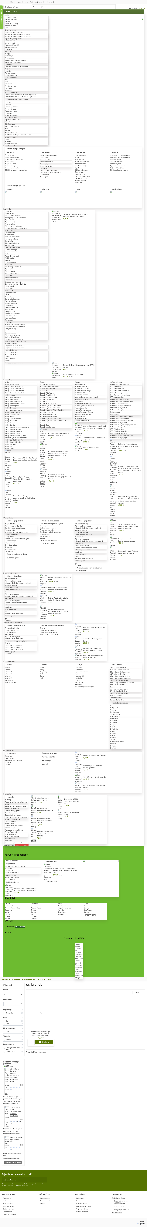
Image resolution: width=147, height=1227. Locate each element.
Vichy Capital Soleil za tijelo (15, 393)
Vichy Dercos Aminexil (13, 397)
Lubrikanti (78, 552)
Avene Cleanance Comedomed (86, 397)
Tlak (6, 82)
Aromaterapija (11, 753)
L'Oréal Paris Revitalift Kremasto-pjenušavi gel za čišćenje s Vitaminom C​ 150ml (15, 1075)
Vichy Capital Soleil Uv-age (15, 389)
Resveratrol (79, 684)
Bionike (7, 918)
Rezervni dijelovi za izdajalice (15, 843)
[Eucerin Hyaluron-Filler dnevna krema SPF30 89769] (57, 367)
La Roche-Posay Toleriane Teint (121, 435)
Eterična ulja (9, 758)
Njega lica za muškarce (13, 168)
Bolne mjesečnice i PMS (83, 535)
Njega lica (10, 152)
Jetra (7, 139)
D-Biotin (113, 727)
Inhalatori (8, 804)
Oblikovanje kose (81, 170)
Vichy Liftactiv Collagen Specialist (17, 427)
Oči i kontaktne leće (12, 126)
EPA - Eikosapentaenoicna (119, 670)
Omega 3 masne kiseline (119, 667)
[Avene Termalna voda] (78, 448)
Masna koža (9, 235)
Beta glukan (79, 682)
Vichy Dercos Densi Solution (15, 404)
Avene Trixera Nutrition (83, 414)
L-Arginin (113, 725)
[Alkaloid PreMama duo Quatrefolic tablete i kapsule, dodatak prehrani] (43, 612)
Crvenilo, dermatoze (12, 237)
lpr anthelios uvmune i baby (120, 395)
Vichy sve (8, 446)
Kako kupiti (79, 959)
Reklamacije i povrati (83, 1206)
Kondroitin (78, 678)
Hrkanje (8, 71)
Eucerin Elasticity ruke (48, 414)
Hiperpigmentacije (11, 239)
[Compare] (53, 1000)
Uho (6, 28)
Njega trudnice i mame (83, 526)
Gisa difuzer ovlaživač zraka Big (94, 777)
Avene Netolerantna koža (84, 404)
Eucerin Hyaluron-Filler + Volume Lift (53, 421)
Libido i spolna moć (12, 630)
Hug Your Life (62, 906)
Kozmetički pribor (11, 350)
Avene (77, 382)
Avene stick (79, 401)
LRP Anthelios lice (116, 386)
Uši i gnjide (9, 551)
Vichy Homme (10, 416)
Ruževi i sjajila (10, 254)
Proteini (113, 744)
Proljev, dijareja (10, 109)
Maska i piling (10, 166)
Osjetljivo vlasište (81, 166)
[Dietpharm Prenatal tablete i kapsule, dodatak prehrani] (43, 589)
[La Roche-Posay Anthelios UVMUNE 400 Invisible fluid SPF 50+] (113, 447)
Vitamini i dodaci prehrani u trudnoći (88, 528)
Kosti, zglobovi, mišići (12, 92)
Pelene (42, 538)
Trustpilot (142, 1221)
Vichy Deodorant (11, 421)
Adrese (42, 1203)
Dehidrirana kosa (81, 178)
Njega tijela (46, 152)
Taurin (112, 739)
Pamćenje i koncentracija (14, 32)
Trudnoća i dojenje (82, 524)
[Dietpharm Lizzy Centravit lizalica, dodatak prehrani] (113, 541)
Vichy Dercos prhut (12, 406)
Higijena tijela (45, 175)
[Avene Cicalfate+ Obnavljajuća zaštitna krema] (78, 440)
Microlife (61, 910)
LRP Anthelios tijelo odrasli (119, 391)
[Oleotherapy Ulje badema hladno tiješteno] (78, 768)
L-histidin (113, 748)
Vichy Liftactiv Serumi (12, 433)
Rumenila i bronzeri (12, 256)
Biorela (33, 910)
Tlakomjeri (8, 800)
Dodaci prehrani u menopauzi (15, 60)
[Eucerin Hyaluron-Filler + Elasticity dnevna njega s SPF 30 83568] (43, 477)
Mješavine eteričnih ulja (13, 760)
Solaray (34, 916)
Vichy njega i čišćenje (13, 442)
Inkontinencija (10, 828)
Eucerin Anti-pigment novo (49, 386)
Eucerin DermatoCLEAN (48, 397)
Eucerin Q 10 (44, 401)
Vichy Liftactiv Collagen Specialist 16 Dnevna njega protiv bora (22, 479)
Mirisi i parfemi (10, 258)
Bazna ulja (8, 756)
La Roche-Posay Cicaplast (119, 399)
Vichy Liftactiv (10, 425)
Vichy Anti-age (10, 444)
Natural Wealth (36, 908)
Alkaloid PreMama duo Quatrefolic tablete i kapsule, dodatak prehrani (58, 611)
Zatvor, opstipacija (11, 107)
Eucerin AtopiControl (47, 395)
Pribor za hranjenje (47, 530)
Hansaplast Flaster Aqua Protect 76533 (16, 1139)
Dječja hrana (9, 536)
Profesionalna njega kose (14, 363)
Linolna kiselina (115, 687)
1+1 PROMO (9, 869)
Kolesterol (8, 84)
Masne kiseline (117, 665)
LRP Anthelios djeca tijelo (119, 393)
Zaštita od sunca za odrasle (120, 157)
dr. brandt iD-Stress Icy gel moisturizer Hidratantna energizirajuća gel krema (40, 1033)
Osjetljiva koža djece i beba (15, 528)
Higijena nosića (10, 541)
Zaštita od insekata (11, 343)
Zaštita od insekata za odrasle (15, 348)
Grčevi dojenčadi (11, 545)
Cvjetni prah (114, 712)
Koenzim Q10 (79, 676)
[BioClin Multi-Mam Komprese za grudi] (43, 579)
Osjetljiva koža (117, 189)
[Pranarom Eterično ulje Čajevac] (78, 756)
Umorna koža (10, 232)
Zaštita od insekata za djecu (15, 346)
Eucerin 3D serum (46, 412)
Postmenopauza (11, 75)
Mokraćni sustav (11, 143)
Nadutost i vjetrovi (11, 111)
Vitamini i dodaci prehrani (84, 558)
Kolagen (78, 680)
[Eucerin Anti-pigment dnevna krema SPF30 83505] (43, 435)
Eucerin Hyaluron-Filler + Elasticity (52, 410)
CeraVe (7, 914)
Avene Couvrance (81, 399)
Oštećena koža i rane (12, 243)
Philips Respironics (11, 832)
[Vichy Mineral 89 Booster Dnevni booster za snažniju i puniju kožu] (8, 460)
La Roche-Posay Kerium (118, 408)
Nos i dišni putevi (11, 26)
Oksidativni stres (11, 47)
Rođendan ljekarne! (36, 2)
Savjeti (26, 2)
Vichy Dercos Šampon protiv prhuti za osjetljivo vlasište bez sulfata (24, 498)
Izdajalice (8, 841)
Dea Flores (88, 910)
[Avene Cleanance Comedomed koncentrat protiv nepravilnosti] (78, 428)
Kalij (41, 678)
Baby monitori (45, 536)
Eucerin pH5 (44, 423)
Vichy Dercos (10, 395)
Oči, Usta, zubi (10, 124)
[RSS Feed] (8, 1066)
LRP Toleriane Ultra (117, 429)
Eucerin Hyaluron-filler (48, 403)
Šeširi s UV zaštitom (117, 168)
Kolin (76, 674)
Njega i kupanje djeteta (13, 526)
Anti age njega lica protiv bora (15, 159)
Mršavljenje (9, 69)
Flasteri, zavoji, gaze (12, 811)
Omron (60, 904)
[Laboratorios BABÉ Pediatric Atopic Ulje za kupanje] (113, 553)
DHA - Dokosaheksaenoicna (120, 672)
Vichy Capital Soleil (12, 384)
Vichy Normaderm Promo (14, 410)
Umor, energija (10, 43)
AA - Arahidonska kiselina (119, 689)
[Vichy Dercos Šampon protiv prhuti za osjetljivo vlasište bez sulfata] (8, 499)
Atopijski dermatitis (11, 534)
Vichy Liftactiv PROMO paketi (15, 436)
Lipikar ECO (114, 414)
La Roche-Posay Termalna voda (121, 401)
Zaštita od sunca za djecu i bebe (16, 532)
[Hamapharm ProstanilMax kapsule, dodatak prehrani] (78, 650)
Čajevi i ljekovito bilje (49, 753)
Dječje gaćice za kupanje (119, 170)
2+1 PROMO (9, 871)
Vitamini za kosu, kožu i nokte (17, 100)
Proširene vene (10, 86)
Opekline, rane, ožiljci (13, 120)
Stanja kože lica (10, 230)
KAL (32, 914)
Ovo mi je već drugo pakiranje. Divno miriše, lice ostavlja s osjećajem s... (13, 1099)
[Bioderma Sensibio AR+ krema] (57, 375)
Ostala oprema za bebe (48, 540)
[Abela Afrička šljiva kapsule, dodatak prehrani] (78, 657)
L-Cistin (112, 731)
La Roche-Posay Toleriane (119, 427)
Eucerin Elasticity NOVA (48, 416)
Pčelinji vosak (115, 714)
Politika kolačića (82, 1212)
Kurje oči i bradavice (12, 819)
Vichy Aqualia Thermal (13, 419)
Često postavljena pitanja (79, 976)
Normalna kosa (80, 164)
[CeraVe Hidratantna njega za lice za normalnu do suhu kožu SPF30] (57, 216)
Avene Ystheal (80, 416)
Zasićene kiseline (116, 698)
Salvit (86, 906)
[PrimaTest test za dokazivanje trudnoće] (33, 810)
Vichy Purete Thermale (13, 412)
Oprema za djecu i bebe (50, 521)
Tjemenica (8, 547)
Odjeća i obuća (10, 821)
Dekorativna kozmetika (13, 247)
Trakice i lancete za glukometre (16, 67)
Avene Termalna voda (83, 410)
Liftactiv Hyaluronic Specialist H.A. (17, 438)
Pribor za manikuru (46, 166)
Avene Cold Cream (82, 388)
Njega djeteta (10, 524)
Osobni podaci (45, 1198)
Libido (77, 563)
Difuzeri (8, 765)
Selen (42, 676)
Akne (78, 189)
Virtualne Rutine (50, 861)
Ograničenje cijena (50, 881)
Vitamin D (8, 674)
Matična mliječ (115, 708)
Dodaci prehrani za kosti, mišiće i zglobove (20, 94)
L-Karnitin (113, 723)
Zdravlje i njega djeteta (15, 521)
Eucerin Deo (44, 425)
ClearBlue (61, 914)
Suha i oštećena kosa (82, 161)
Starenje (9, 189)
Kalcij (42, 670)
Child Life (87, 908)
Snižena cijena (8, 1201)
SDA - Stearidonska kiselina (120, 676)
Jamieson (34, 918)
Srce (7, 80)
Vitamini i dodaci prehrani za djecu (17, 539)
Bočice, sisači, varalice (48, 528)
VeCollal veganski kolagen (84, 686)
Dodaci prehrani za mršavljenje (86, 548)
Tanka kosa (79, 183)
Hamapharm (35, 906)
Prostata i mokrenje (12, 628)
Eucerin (42, 382)
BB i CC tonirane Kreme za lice (16, 170)
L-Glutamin (114, 721)
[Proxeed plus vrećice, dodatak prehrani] (78, 629)
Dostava (78, 948)
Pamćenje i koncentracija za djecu (17, 34)
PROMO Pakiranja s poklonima (15, 866)
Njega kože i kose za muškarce (16, 641)
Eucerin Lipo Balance (47, 427)
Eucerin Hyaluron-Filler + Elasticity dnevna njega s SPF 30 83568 (59, 477)
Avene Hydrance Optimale (84, 406)
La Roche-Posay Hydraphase (120, 405)
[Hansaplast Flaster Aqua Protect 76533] (6, 1142)
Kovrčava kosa (80, 180)
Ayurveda (45, 764)
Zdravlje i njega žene (84, 521)
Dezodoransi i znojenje (48, 170)
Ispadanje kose (80, 155)
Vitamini (9, 665)
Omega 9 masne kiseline (119, 693)
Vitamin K (8, 678)
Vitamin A (8, 667)
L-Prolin (113, 746)
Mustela (86, 904)
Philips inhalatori (10, 834)
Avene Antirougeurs (82, 386)
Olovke (7, 260)
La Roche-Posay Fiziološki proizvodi (123, 425)
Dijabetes (8, 64)
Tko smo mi (7, 1198)
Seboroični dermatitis (82, 176)
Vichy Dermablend (11, 423)
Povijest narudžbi (46, 1201)
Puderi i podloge (11, 250)
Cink (41, 674)
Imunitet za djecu (11, 19)
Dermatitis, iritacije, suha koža (50, 172)
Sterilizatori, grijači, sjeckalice (50, 532)
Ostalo (7, 361)
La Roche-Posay (116, 382)
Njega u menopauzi (82, 539)
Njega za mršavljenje (82, 545)
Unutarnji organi (10, 137)
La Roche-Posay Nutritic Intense (121, 416)
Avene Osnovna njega (83, 391)
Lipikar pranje (115, 412)
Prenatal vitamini (81, 530)
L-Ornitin (113, 737)
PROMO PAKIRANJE (12, 873)
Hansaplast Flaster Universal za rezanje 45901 (44, 820)
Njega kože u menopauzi (14, 62)
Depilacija (43, 168)
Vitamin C (8, 672)
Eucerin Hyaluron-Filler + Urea (51, 419)
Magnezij (43, 672)
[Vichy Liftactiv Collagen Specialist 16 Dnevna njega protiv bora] (8, 480)
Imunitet (8, 21)
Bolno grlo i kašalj (11, 24)
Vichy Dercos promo (12, 399)
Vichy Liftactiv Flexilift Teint (14, 440)
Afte (6, 128)
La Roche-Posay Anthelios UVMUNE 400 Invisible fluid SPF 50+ (129, 446)
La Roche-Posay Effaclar (119, 403)
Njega (77, 556)
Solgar (33, 912)
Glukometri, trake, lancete (14, 826)
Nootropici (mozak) (12, 45)
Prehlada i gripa (10, 17)
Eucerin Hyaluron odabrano (50, 408)
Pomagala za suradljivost (14, 830)
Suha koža (9, 241)
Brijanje (7, 643)
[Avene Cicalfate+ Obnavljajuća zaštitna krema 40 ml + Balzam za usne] (48, 871)
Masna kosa (79, 159)
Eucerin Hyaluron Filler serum (50, 406)
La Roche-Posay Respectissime (121, 420)
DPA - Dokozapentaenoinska (120, 678)
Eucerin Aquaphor (46, 391)
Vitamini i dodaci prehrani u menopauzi (89, 541)
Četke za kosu (10, 358)
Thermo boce (10, 838)
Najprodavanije (8, 1206)
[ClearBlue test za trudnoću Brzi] (33, 800)
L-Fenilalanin (114, 718)
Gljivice (7, 122)
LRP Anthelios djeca (117, 397)
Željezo (43, 667)
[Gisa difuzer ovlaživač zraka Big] (78, 778)
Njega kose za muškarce (14, 649)
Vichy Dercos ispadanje (13, 401)
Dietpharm (34, 904)
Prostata (8, 141)
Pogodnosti (10, 864)
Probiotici (8, 113)
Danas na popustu (11, 861)
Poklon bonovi (10, 879)
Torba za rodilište (48, 543)
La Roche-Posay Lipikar (118, 410)
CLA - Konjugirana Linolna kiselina (122, 683)
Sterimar (87, 912)
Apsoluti (8, 762)
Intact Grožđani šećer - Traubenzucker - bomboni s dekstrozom (16, 1111)
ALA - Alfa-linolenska (117, 674)
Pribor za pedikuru (46, 162)
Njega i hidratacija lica (12, 157)
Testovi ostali (9, 824)
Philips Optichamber (12, 836)
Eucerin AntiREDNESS (47, 389)
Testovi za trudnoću (12, 809)
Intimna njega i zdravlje (83, 550)
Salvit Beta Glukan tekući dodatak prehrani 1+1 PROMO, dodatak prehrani (128, 526)
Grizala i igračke (46, 534)
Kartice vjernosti (10, 875)
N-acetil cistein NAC (117, 742)
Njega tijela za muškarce (13, 647)
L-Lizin (112, 735)
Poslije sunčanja (115, 159)
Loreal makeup (10, 262)
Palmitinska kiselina (117, 700)
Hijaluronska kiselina (82, 672)
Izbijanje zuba (10, 543)
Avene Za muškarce (82, 408)
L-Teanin (113, 733)
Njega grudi (44, 177)
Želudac (8, 105)
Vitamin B (8, 670)
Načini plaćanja (81, 1203)
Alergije (8, 54)
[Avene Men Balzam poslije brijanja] (78, 641)
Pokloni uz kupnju (12, 882)
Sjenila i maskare (11, 252)
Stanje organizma (11, 30)
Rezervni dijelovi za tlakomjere (16, 802)
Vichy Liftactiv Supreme (13, 431)
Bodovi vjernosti (8, 1209)
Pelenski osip (10, 530)
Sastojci (79, 665)
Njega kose (81, 152)
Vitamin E (8, 676)
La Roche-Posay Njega (118, 437)
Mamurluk (8, 49)
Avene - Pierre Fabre (12, 908)
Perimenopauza (10, 73)
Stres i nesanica (10, 41)
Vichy (7, 382)
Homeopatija (46, 760)
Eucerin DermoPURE (47, 399)
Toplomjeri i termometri (48, 526)
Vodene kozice (10, 549)
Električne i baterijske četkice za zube (18, 135)
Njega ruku (44, 164)
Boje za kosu (79, 172)
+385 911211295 (119, 1206)
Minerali (44, 665)
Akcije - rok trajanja (12, 877)
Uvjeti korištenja (82, 1209)
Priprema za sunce (116, 161)
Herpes (7, 130)
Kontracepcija (80, 561)
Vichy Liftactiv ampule (13, 429)
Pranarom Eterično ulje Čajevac (94, 755)
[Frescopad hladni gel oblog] (60, 814)
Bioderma (8, 910)
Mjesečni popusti (16, 2)
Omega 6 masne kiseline (119, 680)
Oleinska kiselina (116, 695)
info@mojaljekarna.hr (121, 1210)
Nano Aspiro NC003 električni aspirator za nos (71, 801)
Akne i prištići (10, 245)
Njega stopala (45, 159)
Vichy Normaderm (11, 408)
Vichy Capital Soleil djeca (14, 386)
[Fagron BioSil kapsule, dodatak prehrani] (78, 787)
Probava (8, 102)
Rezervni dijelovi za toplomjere (16, 817)
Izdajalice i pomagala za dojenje (51, 524)
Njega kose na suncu (117, 166)
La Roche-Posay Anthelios (119, 384)
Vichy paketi (9, 448)
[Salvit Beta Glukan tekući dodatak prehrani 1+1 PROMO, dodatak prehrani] (113, 527)
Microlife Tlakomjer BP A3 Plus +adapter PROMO (45, 834)
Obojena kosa (80, 174)
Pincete (8, 356)
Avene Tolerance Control (84, 412)
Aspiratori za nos (11, 813)
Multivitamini (9, 680)
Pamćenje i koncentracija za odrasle (18, 36)
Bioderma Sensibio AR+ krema (73, 374)
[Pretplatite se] (45, 1179)
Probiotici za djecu (11, 115)
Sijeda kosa (79, 168)
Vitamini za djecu (11, 682)
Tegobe (8, 51)
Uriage (7, 916)
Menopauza (9, 58)
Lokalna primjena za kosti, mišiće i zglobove (20, 97)
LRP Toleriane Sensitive (118, 433)
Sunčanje (115, 152)
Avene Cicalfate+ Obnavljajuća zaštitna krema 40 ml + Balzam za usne (65, 871)
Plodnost (78, 565)
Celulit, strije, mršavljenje (48, 155)
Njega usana (9, 161)
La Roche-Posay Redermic (119, 418)
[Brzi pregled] (53, 1004)
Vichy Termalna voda (12, 414)
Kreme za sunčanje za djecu (120, 155)
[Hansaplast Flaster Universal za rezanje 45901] (33, 821)
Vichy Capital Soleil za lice (14, 391)
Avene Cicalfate (80, 393)
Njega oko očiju (10, 164)
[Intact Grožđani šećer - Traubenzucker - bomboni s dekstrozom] (6, 1117)
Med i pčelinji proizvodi (120, 703)
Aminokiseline (115, 716)
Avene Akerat (80, 384)
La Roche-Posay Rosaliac (119, 423)
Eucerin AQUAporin (47, 393)
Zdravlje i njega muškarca (16, 625)
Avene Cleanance (81, 395)
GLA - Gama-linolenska (118, 685)
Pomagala (10, 797)
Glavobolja (9, 56)
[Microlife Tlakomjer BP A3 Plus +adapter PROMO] (33, 835)
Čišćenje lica (9, 155)
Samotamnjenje (115, 164)
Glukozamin (79, 670)
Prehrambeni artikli (48, 757)
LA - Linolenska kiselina (118, 691)
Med (111, 706)
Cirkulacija (8, 90)
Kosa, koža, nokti (11, 117)
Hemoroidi (8, 88)
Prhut (77, 157)
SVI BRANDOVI (90, 915)
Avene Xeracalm (81, 418)
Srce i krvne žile (11, 77)
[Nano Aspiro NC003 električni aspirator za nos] (60, 802)
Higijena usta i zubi (11, 132)
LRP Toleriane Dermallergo (119, 431)
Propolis (113, 710)
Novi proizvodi (8, 1203)
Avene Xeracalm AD (82, 421)
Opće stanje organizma (13, 39)
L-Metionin (114, 729)
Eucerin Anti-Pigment (47, 384)
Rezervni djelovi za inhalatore (15, 806)
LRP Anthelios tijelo (117, 389)
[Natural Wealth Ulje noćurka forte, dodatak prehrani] (43, 600)
